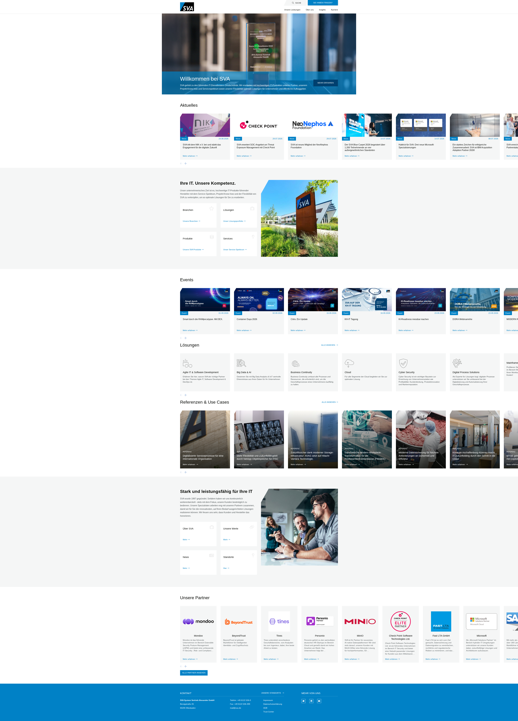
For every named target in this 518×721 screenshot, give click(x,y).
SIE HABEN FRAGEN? (323, 3)
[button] (185, 163)
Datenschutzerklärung (272, 704)
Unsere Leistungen (292, 10)
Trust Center (268, 712)
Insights (322, 10)
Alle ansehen (328, 345)
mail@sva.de (235, 708)
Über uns (310, 10)
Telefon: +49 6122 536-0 (240, 700)
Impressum (268, 700)
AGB (265, 708)
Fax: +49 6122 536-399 (240, 704)
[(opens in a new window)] (311, 701)
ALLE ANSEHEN (329, 402)
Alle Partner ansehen (193, 673)
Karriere (334, 10)
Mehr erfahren (326, 83)
